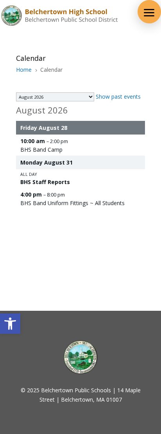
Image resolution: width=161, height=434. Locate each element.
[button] (10, 324)
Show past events (118, 96)
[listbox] (55, 96)
